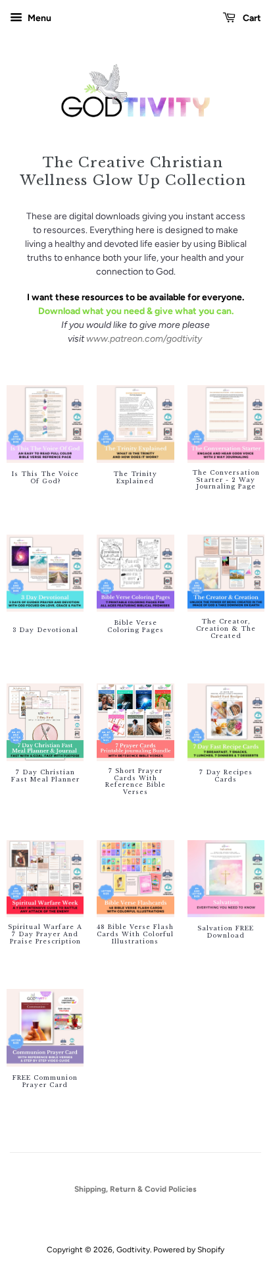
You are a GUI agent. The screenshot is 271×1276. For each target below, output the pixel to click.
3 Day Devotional (45, 630)
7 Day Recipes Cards (226, 776)
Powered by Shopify (188, 1249)
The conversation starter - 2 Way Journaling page (226, 480)
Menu (38, 18)
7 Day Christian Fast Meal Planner (45, 776)
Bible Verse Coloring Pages (135, 626)
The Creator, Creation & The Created (226, 628)
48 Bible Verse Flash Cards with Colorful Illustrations (135, 934)
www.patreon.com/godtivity (144, 338)
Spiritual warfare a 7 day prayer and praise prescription (45, 934)
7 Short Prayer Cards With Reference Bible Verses (135, 781)
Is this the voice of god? (45, 478)
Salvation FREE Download (225, 932)
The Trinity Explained (135, 478)
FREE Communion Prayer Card (45, 1081)
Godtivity (133, 1249)
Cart (251, 18)
